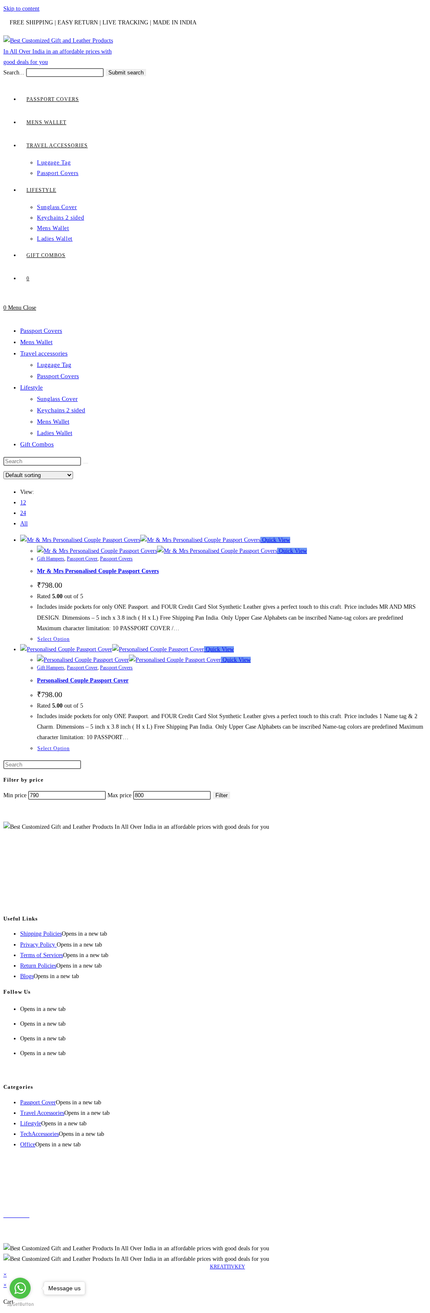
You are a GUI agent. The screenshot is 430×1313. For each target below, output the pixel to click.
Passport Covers (41, 330)
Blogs (27, 976)
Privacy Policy (38, 945)
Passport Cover (82, 559)
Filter (221, 795)
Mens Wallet (36, 342)
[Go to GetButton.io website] (20, 1304)
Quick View (275, 540)
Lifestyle (31, 387)
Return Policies (38, 966)
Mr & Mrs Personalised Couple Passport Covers (98, 571)
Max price (119, 795)
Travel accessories (44, 353)
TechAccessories (39, 1134)
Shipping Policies (41, 934)
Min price (14, 795)
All (24, 523)
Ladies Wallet (54, 433)
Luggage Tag (54, 364)
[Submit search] (86, 463)
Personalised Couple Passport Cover (82, 680)
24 (23, 513)
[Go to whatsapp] (20, 1288)
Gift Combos (37, 444)
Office (27, 1144)
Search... (13, 72)
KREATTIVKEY (227, 1267)
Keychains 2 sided (61, 410)
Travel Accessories (42, 1113)
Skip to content (21, 8)
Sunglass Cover (57, 398)
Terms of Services (41, 955)
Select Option (53, 639)
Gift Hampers (50, 559)
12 (23, 502)
